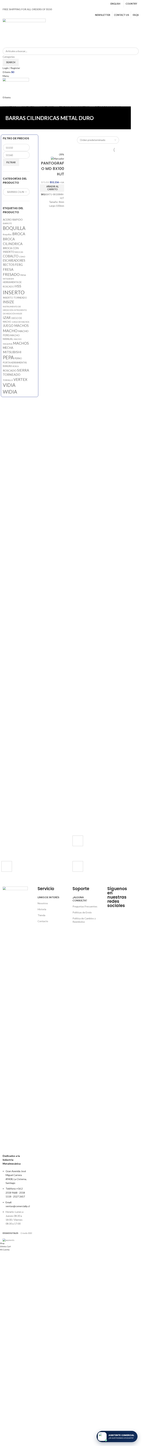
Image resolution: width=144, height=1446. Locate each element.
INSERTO (14, 292)
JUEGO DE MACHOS (20, 322)
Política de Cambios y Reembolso (84, 920)
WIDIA (10, 392)
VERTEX (20, 379)
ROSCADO (10, 370)
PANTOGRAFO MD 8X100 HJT (52, 168)
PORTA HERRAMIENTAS (15, 362)
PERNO (18, 358)
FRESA (8, 269)
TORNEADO (11, 374)
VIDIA (9, 385)
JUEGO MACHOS (16, 326)
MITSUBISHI (12, 352)
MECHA (8, 348)
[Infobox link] (100, 847)
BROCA (18, 234)
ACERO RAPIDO (13, 219)
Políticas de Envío (82, 912)
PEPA (8, 357)
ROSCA (15, 366)
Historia (42, 909)
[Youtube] (111, 922)
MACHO (10, 330)
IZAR (7, 317)
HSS (18, 286)
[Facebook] (111, 912)
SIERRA (23, 370)
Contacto (43, 921)
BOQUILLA (14, 228)
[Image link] (15, 1018)
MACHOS (21, 343)
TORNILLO (8, 380)
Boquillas (7, 234)
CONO (22, 256)
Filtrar (11, 162)
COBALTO (10, 256)
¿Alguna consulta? (80, 899)
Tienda (41, 915)
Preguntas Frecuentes (85, 906)
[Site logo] (24, 32)
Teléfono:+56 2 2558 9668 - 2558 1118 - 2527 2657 (15, 1192)
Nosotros (43, 903)
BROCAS (19, 252)
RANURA (7, 366)
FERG (19, 265)
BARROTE (7, 223)
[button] (52, 188)
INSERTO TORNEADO (15, 297)
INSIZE (8, 302)
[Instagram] (121, 912)
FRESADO (11, 274)
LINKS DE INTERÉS (48, 897)
